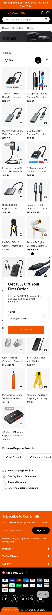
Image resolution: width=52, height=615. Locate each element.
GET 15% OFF (26, 329)
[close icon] (45, 280)
